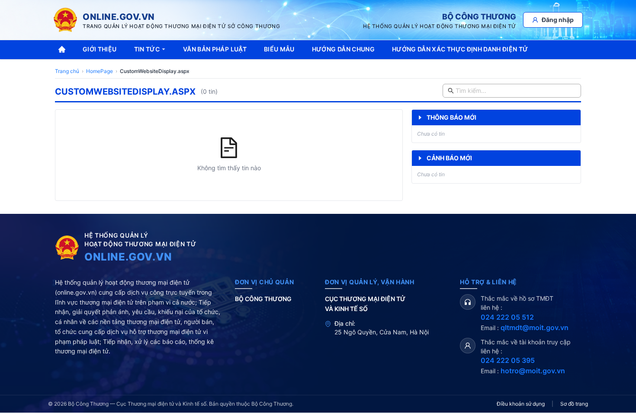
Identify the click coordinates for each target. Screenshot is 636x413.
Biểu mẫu (279, 49)
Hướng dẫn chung (343, 49)
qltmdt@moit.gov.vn (535, 327)
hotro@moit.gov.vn (533, 370)
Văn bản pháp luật (215, 49)
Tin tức (147, 49)
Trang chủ (67, 71)
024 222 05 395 (508, 360)
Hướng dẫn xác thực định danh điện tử (460, 49)
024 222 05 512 (507, 317)
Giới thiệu (100, 49)
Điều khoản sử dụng (521, 403)
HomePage (99, 71)
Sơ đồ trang (574, 403)
